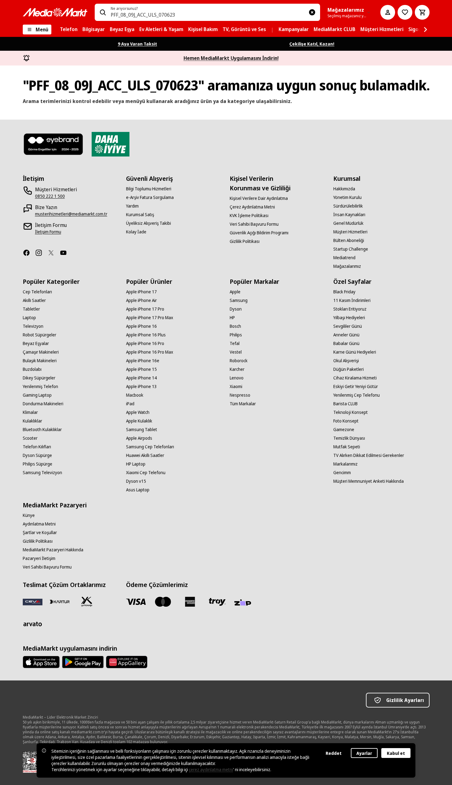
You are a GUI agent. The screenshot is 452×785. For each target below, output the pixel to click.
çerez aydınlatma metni (211, 769)
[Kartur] (59, 602)
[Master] (163, 602)
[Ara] (102, 12)
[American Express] (190, 602)
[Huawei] (126, 662)
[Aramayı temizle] (312, 12)
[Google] (83, 662)
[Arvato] (32, 624)
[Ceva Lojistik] (32, 602)
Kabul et (396, 753)
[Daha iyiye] (110, 144)
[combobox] (207, 12)
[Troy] (217, 602)
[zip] (244, 603)
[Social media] (29, 252)
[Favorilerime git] (405, 12)
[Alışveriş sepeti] (422, 12)
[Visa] (136, 602)
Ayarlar (364, 753)
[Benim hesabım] (387, 12)
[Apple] (41, 662)
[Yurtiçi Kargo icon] (87, 602)
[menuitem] (68, 29)
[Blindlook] (54, 144)
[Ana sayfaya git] (55, 12)
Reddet (334, 753)
